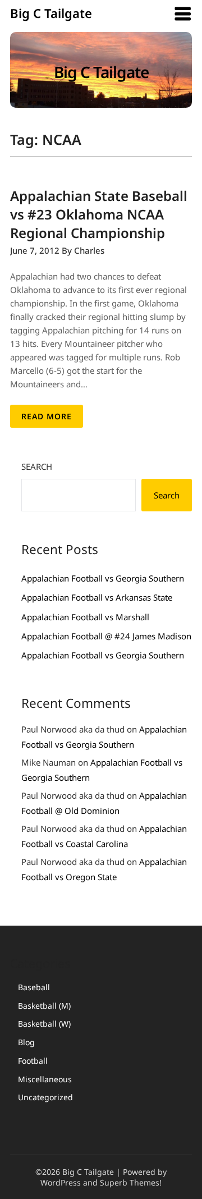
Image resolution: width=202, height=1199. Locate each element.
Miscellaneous (45, 1079)
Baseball (34, 987)
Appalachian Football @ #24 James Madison (106, 636)
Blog (26, 1042)
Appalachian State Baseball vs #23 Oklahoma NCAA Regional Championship (98, 214)
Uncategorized (45, 1097)
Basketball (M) (44, 1005)
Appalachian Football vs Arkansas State (96, 597)
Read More (46, 416)
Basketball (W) (44, 1023)
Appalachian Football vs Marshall (85, 617)
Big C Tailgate (51, 12)
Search (36, 466)
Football (33, 1060)
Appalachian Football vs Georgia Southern (102, 578)
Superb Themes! (131, 1182)
